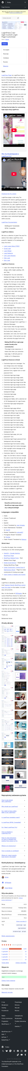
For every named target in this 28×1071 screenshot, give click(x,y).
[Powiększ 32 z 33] (24, 773)
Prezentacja (18, 1002)
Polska (7, 1047)
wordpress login (17, 931)
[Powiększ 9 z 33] (11, 721)
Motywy (17, 1005)
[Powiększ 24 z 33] (24, 694)
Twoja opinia (5, 962)
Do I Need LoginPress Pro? (9, 827)
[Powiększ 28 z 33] (24, 733)
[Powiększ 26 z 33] (24, 713)
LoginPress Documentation (9, 222)
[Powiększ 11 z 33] (11, 744)
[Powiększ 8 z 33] (11, 712)
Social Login (7, 248)
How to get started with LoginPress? (7, 800)
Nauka (3, 1015)
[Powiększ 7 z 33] (11, 702)
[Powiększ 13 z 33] (11, 760)
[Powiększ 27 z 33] (24, 723)
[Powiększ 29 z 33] (24, 743)
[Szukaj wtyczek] (18, 18)
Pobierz (5, 43)
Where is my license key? (9, 846)
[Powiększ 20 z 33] (24, 655)
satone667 (20, 532)
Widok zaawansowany (8, 936)
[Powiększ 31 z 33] (24, 762)
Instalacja (6, 58)
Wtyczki (17, 1008)
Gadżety (18, 1026)
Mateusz (23, 539)
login (25, 925)
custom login (19, 925)
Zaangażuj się (19, 1015)
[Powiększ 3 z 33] (11, 650)
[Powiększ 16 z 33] (11, 786)
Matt (4, 1034)
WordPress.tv (6, 1024)
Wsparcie (5, 66)
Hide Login (7, 258)
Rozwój (5, 62)
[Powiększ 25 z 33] (24, 703)
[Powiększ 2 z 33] (11, 637)
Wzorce (17, 1010)
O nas (3, 1002)
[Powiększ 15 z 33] (11, 777)
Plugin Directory (6, 7)
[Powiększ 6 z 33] (11, 689)
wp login (24, 931)
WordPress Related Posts (11, 558)
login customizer (22, 928)
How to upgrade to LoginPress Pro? (7, 832)
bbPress (5, 1037)
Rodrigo (8, 537)
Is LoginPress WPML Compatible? (11, 822)
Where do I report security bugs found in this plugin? (9, 856)
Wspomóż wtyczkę (7, 992)
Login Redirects (8, 253)
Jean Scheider (21, 525)
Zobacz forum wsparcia (8, 980)
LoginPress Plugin (7, 75)
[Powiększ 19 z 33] (24, 646)
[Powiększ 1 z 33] (11, 628)
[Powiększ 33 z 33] (24, 782)
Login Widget (7, 251)
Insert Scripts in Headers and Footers (14, 574)
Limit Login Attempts (10, 255)
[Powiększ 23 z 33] (24, 683)
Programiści (5, 1021)
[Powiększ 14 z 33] (11, 768)
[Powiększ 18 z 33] (24, 638)
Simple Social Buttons (10, 563)
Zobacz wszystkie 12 (21, 921)
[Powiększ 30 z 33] (24, 752)
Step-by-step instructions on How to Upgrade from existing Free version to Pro (9, 839)
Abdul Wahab (8, 888)
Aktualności (5, 1005)
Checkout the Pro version (9, 194)
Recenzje (5, 54)
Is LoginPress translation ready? (11, 817)
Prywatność (5, 1010)
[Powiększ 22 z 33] (24, 674)
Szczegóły (6, 50)
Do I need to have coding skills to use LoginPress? (9, 811)
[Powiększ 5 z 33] (11, 673)
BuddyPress (6, 1040)
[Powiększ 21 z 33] (24, 664)
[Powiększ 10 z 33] (11, 734)
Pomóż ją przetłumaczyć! (15, 12)
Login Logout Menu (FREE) (12, 246)
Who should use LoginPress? (10, 806)
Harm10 (8, 530)
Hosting (4, 1008)
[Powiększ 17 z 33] (24, 628)
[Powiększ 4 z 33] (11, 660)
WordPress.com (7, 1031)
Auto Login (7, 260)
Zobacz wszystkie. (21, 962)
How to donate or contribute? (10, 851)
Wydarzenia (18, 1018)
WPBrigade (18, 593)
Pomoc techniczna (7, 1018)
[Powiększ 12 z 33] (11, 751)
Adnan (7, 39)
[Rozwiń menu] (25, 2)
